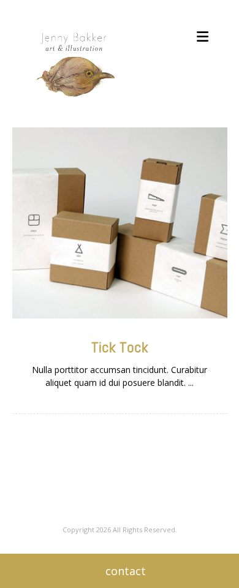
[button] (202, 36)
